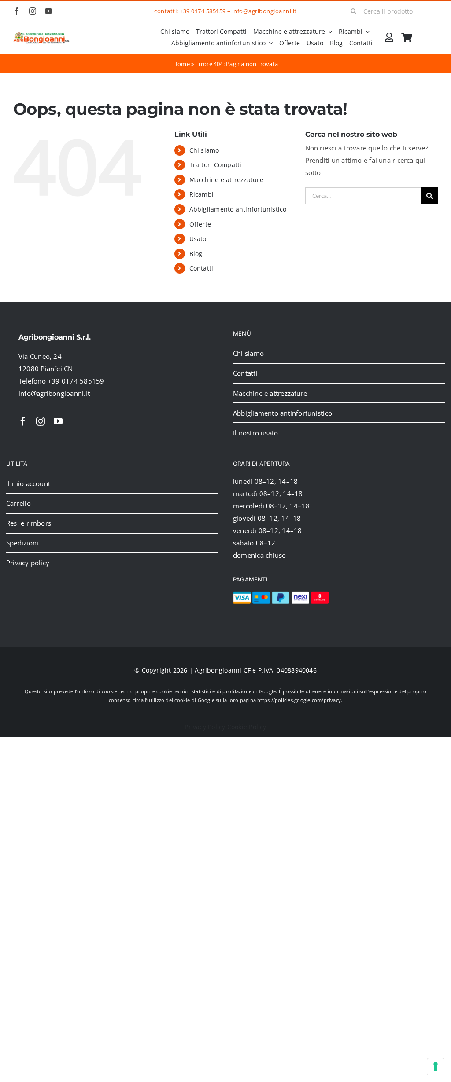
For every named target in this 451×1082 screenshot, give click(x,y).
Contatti (201, 268)
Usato (198, 238)
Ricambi (201, 194)
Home (181, 64)
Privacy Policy (205, 727)
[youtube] (48, 11)
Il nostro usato (255, 432)
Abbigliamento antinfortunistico (238, 209)
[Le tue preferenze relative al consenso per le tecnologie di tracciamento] (435, 1066)
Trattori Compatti (215, 165)
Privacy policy (27, 562)
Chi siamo (204, 150)
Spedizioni (22, 542)
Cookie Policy (246, 727)
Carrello (18, 503)
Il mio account (28, 483)
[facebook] (16, 11)
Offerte (200, 224)
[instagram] (32, 11)
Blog (196, 253)
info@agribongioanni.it (264, 11)
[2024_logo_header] (41, 34)
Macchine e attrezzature (226, 179)
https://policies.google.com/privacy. (299, 700)
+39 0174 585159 (203, 11)
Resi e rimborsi (29, 523)
